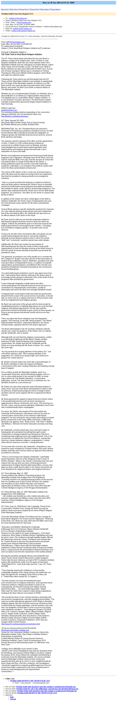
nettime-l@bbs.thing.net (18, 18)
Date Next (14, 9)
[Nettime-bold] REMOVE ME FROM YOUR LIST (30, 681)
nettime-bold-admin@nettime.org (23, 31)
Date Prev (5, 9)
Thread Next (34, 9)
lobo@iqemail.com (24, 22)
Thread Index (55, 9)
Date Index (45, 9)
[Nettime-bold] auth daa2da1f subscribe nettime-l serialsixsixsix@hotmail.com (46, 687)
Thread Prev (23, 9)
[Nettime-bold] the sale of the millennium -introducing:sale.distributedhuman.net (47, 689)
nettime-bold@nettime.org (22, 29)
